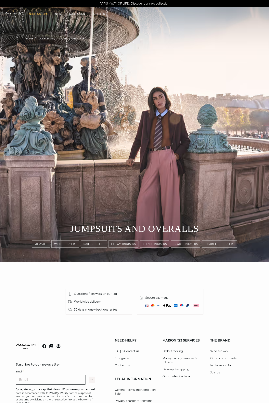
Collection (45, 38)
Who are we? (219, 351)
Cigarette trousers (219, 244)
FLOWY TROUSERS (123, 244)
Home (29, 38)
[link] (38, 14)
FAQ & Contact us (127, 351)
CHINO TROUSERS (155, 244)
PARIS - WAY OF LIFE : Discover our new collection (134, 3)
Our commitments (223, 358)
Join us (215, 372)
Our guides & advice (176, 376)
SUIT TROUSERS (93, 244)
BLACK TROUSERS (186, 244)
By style (78, 38)
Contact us (122, 365)
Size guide (122, 358)
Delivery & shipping (175, 369)
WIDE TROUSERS (65, 244)
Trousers (63, 38)
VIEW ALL (41, 244)
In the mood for (221, 365)
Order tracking (172, 351)
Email (20, 371)
